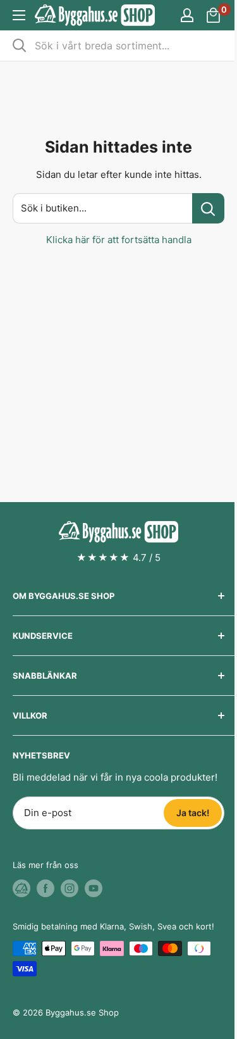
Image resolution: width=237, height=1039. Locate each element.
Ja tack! (192, 812)
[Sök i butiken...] (208, 208)
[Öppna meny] (19, 15)
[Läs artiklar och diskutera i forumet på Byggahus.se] (21, 888)
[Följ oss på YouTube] (93, 888)
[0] (214, 15)
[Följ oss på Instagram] (69, 888)
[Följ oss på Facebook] (45, 888)
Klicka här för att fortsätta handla (118, 240)
